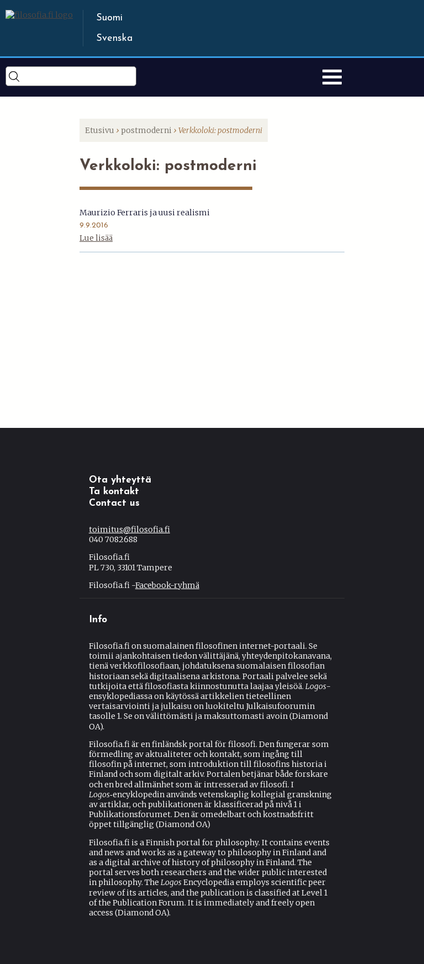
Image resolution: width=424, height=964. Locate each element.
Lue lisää (96, 238)
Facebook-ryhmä (169, 585)
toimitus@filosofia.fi (133, 529)
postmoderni (146, 130)
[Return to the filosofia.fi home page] (39, 15)
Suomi (109, 18)
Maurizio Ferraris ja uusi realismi (145, 213)
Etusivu (99, 130)
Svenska (114, 39)
